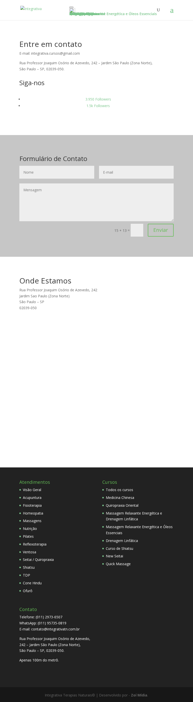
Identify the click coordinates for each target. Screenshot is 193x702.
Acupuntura (32, 497)
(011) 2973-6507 (49, 617)
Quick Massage (118, 563)
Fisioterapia (32, 505)
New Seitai (114, 556)
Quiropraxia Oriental (122, 505)
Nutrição (30, 528)
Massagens (32, 520)
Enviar (160, 230)
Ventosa (29, 552)
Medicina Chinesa (120, 497)
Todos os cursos (119, 489)
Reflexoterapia (34, 544)
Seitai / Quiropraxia (38, 559)
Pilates (28, 536)
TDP (26, 575)
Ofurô (27, 590)
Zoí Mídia (139, 695)
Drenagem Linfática (122, 540)
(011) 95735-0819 (52, 623)
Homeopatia (33, 513)
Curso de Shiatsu (119, 548)
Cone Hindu (32, 583)
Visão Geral (32, 489)
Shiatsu (29, 567)
